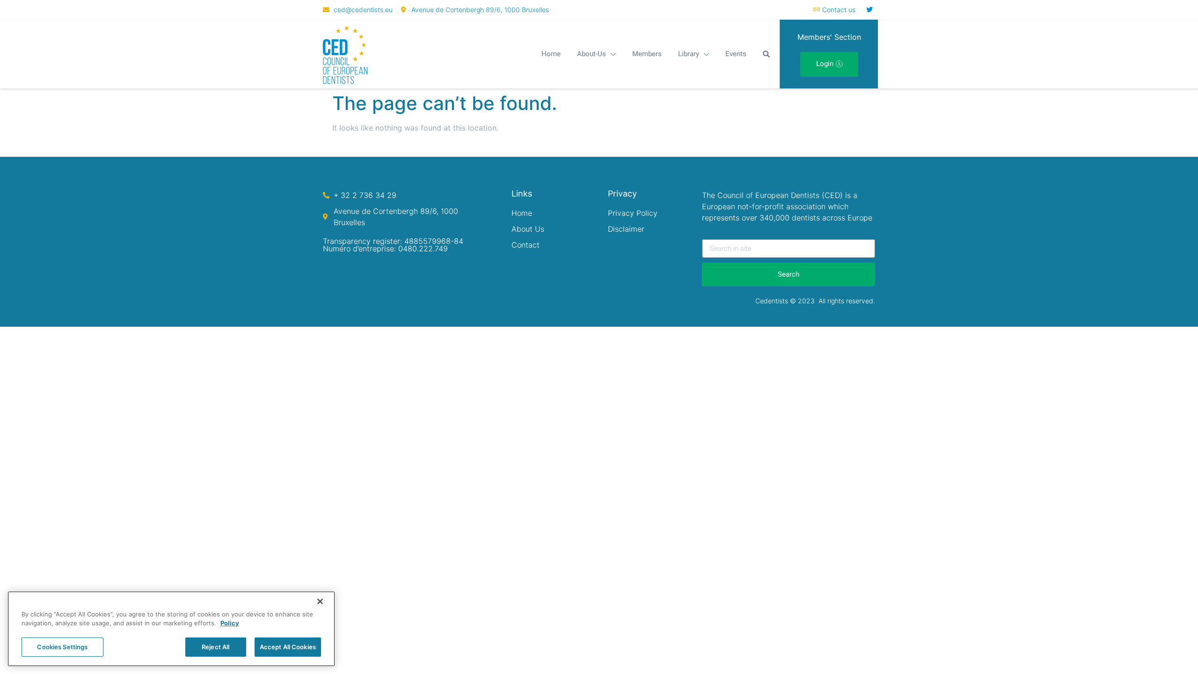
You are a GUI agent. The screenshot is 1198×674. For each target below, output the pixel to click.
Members (647, 54)
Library (688, 54)
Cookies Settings (62, 647)
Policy (229, 623)
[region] (171, 629)
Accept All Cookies (288, 647)
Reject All (215, 647)
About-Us (591, 54)
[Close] (320, 601)
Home (551, 54)
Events (735, 54)
